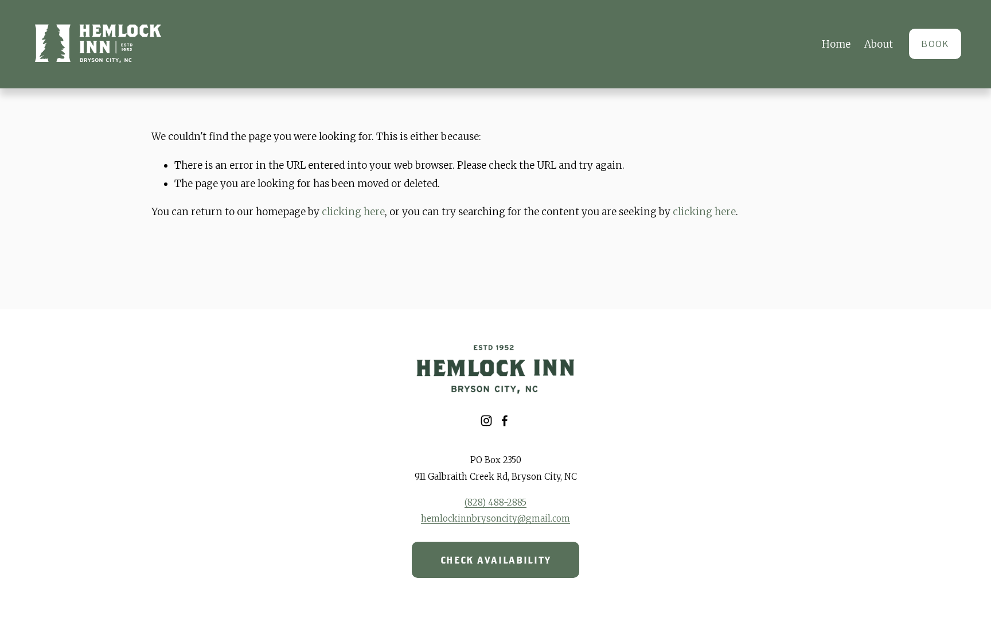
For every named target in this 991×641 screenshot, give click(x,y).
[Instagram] (486, 420)
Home (836, 44)
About (878, 44)
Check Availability (495, 559)
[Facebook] (504, 420)
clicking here (353, 211)
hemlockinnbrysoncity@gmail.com (495, 518)
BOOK (935, 43)
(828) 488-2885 (495, 502)
